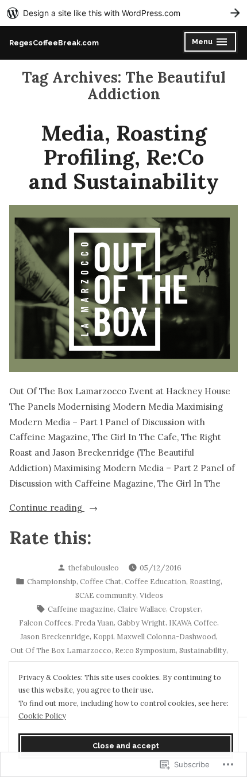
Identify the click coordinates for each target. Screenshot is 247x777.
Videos (151, 595)
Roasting (205, 581)
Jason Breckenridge (55, 636)
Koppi (103, 636)
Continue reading (46, 509)
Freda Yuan (94, 622)
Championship (51, 581)
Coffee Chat (100, 581)
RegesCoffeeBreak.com (54, 42)
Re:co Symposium (145, 650)
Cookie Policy (42, 715)
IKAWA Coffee (193, 622)
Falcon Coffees (45, 622)
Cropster (184, 608)
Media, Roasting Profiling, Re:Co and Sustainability (124, 157)
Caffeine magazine (81, 608)
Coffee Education (155, 581)
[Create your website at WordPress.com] (123, 13)
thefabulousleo (93, 567)
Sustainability (202, 650)
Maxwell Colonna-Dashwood (166, 636)
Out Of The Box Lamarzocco (60, 650)
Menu (211, 43)
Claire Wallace (141, 608)
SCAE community (105, 595)
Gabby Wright (141, 622)
